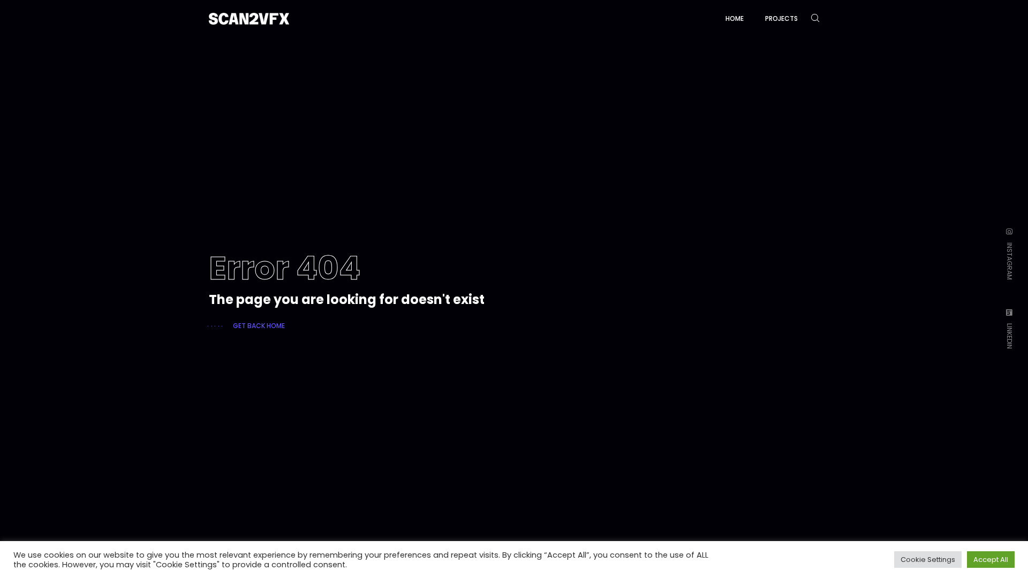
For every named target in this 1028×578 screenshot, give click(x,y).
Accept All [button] (990, 559)
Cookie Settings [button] (928, 559)
